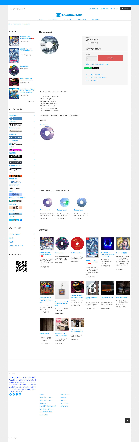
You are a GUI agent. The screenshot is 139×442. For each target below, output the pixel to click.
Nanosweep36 (24, 66)
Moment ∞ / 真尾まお (121, 253)
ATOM (46, 414)
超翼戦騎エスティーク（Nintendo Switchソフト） (92, 262)
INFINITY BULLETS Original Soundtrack (25, 37)
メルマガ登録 (82, 19)
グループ (67, 19)
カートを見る (64, 403)
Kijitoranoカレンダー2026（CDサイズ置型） (61, 334)
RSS (41, 414)
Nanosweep (78, 210)
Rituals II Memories (121, 297)
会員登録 (105, 8)
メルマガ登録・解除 (46, 412)
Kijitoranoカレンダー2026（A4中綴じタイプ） (77, 330)
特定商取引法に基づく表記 (101, 64)
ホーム (41, 19)
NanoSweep (26, 24)
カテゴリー (52, 19)
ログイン (115, 8)
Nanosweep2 (45, 210)
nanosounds (17, 24)
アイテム (126, 8)
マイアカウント (65, 394)
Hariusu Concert (44, 333)
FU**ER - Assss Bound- (77, 253)
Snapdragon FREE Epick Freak (107, 298)
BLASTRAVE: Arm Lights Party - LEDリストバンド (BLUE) (107, 254)
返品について (89, 64)
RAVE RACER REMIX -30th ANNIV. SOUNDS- (26, 79)
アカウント (95, 8)
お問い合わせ (96, 19)
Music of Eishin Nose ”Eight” (91, 298)
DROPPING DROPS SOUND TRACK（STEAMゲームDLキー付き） (46, 300)
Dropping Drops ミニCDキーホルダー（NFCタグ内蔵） (61, 303)
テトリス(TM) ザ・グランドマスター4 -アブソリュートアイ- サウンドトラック (27, 90)
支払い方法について (46, 397)
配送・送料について (46, 400)
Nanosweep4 (62, 210)
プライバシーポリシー (46, 409)
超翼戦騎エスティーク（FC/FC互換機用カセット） (26, 50)
